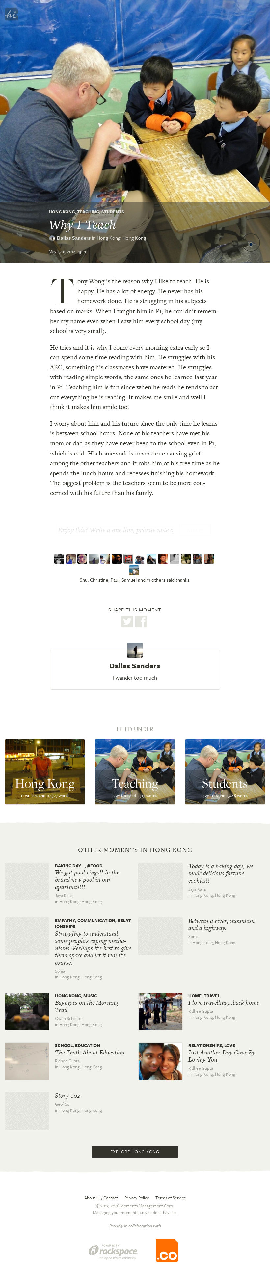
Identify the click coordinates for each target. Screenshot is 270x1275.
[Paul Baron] (141, 558)
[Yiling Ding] (152, 558)
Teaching (88, 211)
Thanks (195, 530)
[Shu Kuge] (60, 558)
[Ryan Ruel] (164, 558)
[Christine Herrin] (71, 558)
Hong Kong (62, 211)
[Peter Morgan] (106, 558)
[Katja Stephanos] (210, 558)
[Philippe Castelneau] (187, 558)
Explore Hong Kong (134, 1151)
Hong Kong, (121, 237)
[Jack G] (135, 570)
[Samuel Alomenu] (94, 558)
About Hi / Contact (101, 1197)
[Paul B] (83, 558)
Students (112, 211)
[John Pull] (198, 558)
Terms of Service (170, 1197)
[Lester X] (117, 558)
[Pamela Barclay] (175, 558)
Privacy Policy (136, 1197)
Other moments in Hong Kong (135, 850)
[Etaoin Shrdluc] (129, 558)
